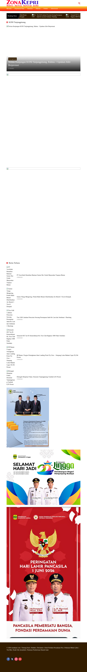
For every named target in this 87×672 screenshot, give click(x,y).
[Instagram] (16, 659)
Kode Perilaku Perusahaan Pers (54, 648)
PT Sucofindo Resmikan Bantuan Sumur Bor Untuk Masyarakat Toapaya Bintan (41, 275)
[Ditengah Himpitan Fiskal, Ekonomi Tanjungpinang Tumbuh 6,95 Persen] (11, 377)
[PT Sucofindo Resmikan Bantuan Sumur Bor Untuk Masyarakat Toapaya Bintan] (11, 276)
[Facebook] (8, 659)
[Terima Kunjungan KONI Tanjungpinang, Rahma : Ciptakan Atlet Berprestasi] (43, 48)
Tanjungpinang (12, 59)
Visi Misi (9, 650)
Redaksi (33, 648)
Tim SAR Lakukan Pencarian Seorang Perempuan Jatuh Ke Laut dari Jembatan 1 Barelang (40, 16)
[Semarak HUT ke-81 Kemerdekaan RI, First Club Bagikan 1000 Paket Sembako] (59, 16)
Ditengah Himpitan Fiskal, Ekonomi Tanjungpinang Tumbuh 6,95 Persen (39, 377)
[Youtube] (20, 659)
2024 (9, 648)
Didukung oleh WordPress (14, 666)
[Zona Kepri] (22, 3)
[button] (79, 3)
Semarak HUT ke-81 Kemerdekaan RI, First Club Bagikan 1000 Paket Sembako (41, 336)
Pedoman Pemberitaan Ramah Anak (37, 650)
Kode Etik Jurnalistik (19, 650)
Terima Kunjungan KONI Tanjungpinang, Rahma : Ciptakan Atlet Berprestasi (39, 64)
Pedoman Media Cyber (71, 648)
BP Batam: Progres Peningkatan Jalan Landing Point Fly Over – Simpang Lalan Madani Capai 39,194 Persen (47, 356)
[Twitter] (12, 659)
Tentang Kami (26, 648)
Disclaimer (40, 648)
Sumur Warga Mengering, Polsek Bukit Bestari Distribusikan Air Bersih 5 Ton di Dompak (44, 297)
